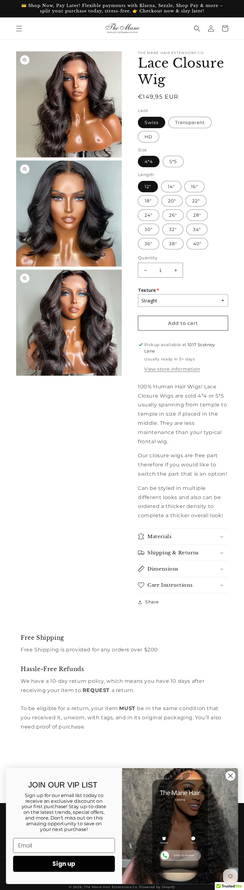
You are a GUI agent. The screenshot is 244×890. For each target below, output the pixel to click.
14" (171, 186)
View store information (172, 369)
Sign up (63, 864)
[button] (19, 29)
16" (194, 186)
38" (173, 244)
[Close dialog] (230, 775)
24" (148, 215)
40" (197, 244)
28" (197, 215)
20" (172, 201)
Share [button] (152, 602)
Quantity (147, 257)
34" (197, 229)
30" (148, 229)
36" (148, 244)
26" (173, 215)
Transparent (190, 122)
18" (148, 201)
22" (196, 201)
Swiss (152, 122)
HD (148, 137)
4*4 (149, 161)
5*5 (173, 161)
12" (148, 186)
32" (173, 229)
